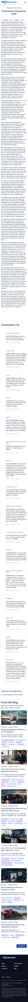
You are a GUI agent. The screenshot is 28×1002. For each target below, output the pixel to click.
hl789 (7, 375)
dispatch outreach (6, 779)
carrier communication (20, 740)
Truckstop (10, 902)
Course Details (18, 963)
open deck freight (5, 937)
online (11, 20)
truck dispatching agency (7, 865)
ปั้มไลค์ (8, 398)
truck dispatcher (21, 744)
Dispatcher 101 (5, 781)
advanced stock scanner (13, 506)
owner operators (18, 823)
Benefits (16, 966)
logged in (10, 694)
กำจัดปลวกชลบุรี (10, 351)
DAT (3, 898)
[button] (25, 2)
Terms (3, 977)
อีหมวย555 (9, 460)
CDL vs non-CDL (5, 819)
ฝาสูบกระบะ (9, 618)
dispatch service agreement (17, 779)
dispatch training (14, 819)
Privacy (8, 977)
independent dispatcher (11, 784)
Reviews (3, 966)
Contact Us (4, 968)
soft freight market (12, 744)
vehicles (22, 20)
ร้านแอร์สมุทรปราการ (11, 487)
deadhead (4, 742)
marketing (5, 20)
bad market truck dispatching (8, 740)
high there (9, 660)
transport (16, 20)
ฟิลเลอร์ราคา (9, 550)
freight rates (11, 742)
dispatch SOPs (14, 858)
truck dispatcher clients (12, 786)
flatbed (12, 935)
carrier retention (5, 858)
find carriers (13, 781)
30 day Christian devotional (15, 532)
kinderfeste (9, 598)
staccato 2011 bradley (13, 333)
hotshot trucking (11, 821)
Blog (15, 968)
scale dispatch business (19, 862)
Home (3, 963)
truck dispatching (5, 746)
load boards (10, 823)
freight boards (17, 898)
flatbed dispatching (20, 935)
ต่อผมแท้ (8, 417)
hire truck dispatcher (16, 860)
